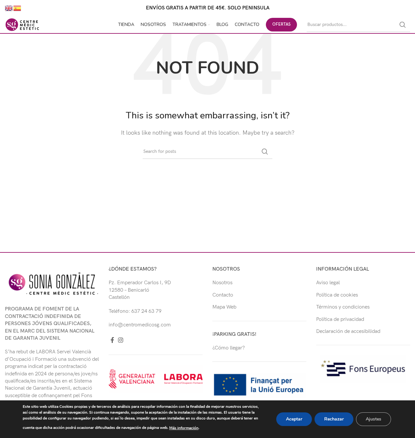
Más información (183, 428)
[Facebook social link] (112, 340)
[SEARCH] (402, 24)
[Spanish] (17, 8)
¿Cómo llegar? (228, 348)
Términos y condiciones (343, 307)
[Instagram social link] (120, 340)
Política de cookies (337, 295)
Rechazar (334, 419)
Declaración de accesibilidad (348, 331)
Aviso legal (328, 283)
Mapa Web (224, 307)
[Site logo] (22, 24)
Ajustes (373, 419)
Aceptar (294, 419)
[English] (9, 8)
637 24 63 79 (146, 311)
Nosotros (222, 283)
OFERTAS (281, 24)
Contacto (222, 295)
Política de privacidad (340, 319)
